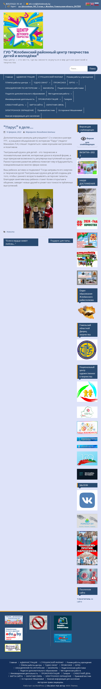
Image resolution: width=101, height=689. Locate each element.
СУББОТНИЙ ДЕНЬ (14, 104)
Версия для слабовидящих (87, 141)
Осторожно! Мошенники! (70, 110)
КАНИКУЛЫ (48, 88)
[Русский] (97, 4)
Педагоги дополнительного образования (25, 93)
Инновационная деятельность (20, 99)
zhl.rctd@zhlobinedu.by (39, 4)
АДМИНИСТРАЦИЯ (25, 77)
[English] (92, 4)
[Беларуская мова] (88, 4)
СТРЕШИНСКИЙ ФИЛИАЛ (50, 77)
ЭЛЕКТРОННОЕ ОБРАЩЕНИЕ (19, 110)
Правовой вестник (46, 110)
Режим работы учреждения (80, 77)
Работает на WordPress (34, 685)
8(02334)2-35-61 (14, 4)
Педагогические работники (70, 88)
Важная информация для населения (22, 116)
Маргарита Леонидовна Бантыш (40, 132)
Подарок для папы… (60, 240)
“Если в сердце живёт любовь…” (17, 242)
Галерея (68, 99)
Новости (10, 231)
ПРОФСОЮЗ (60, 82)
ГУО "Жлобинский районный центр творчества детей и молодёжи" (46, 54)
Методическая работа (58, 93)
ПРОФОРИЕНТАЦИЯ (48, 99)
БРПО (72, 82)
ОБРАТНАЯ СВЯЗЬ (55, 104)
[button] (79, 201)
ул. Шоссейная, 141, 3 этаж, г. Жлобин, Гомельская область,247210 (49, 6)
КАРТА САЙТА (36, 104)
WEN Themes (72, 685)
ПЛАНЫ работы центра (16, 82)
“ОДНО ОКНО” (41, 82)
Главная (9, 77)
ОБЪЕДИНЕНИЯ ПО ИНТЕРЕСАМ (21, 88)
